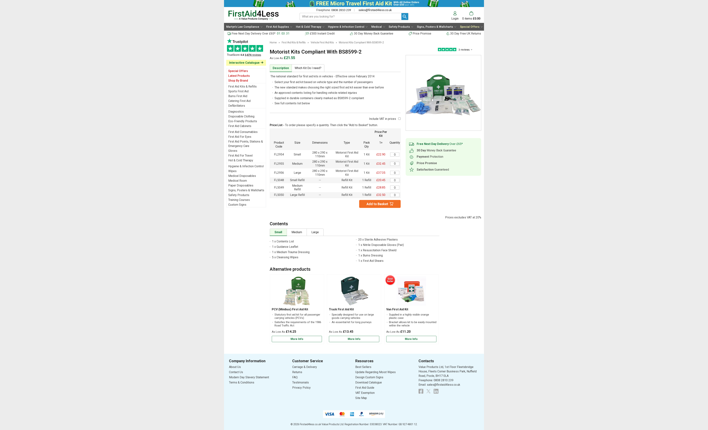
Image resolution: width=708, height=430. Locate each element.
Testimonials (246, 49)
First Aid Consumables (243, 132)
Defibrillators (236, 105)
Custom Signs (237, 204)
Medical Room (237, 180)
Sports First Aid (238, 91)
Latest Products (239, 76)
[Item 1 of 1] (443, 93)
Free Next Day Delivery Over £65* (253, 33)
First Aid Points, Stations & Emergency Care (245, 144)
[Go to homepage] (259, 15)
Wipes (232, 171)
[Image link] (428, 391)
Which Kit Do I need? (308, 68)
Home (273, 42)
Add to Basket (377, 204)
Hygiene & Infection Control (246, 166)
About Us (235, 367)
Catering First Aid (239, 101)
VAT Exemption (365, 393)
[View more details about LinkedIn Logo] (436, 391)
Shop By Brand (238, 80)
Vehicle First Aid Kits (322, 42)
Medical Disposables (242, 176)
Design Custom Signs (369, 377)
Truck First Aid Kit (341, 309)
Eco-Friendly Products (242, 121)
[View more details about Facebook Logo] (421, 391)
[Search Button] (404, 16)
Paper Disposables (240, 185)
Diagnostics (236, 111)
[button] (456, 15)
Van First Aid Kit (397, 309)
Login (455, 18)
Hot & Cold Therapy (240, 160)
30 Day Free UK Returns (465, 33)
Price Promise (422, 33)
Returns (297, 372)
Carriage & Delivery (304, 367)
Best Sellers (363, 367)
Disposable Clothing (241, 116)
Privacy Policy (301, 387)
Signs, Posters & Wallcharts (246, 190)
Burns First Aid (237, 96)
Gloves (232, 151)
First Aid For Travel (240, 155)
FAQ (295, 377)
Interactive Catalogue (244, 62)
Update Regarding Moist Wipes (375, 372)
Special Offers (238, 71)
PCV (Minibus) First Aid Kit (290, 309)
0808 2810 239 (341, 10)
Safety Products (238, 195)
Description (281, 68)
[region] (297, 292)
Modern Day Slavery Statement (249, 377)
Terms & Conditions (241, 382)
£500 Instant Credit (322, 33)
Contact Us (236, 372)
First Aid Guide (364, 387)
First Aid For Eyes (239, 136)
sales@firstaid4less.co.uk (375, 10)
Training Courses (239, 200)
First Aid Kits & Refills (242, 86)
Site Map (361, 398)
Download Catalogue (368, 382)
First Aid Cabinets (239, 126)
